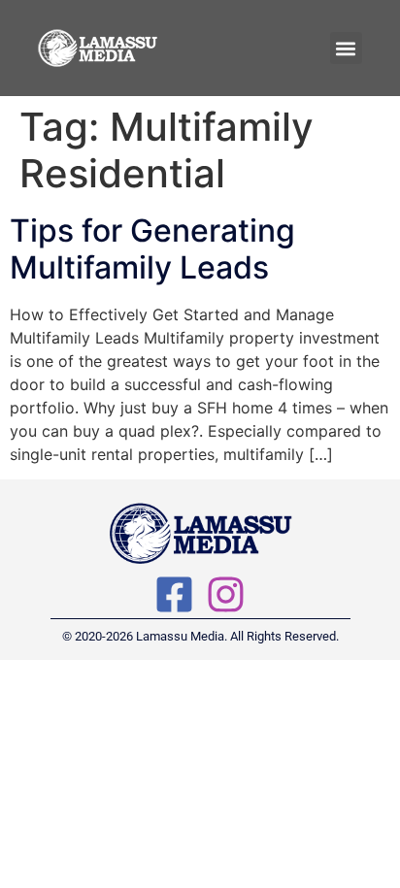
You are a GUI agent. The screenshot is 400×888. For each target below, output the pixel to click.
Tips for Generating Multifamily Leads (152, 249)
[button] (346, 48)
